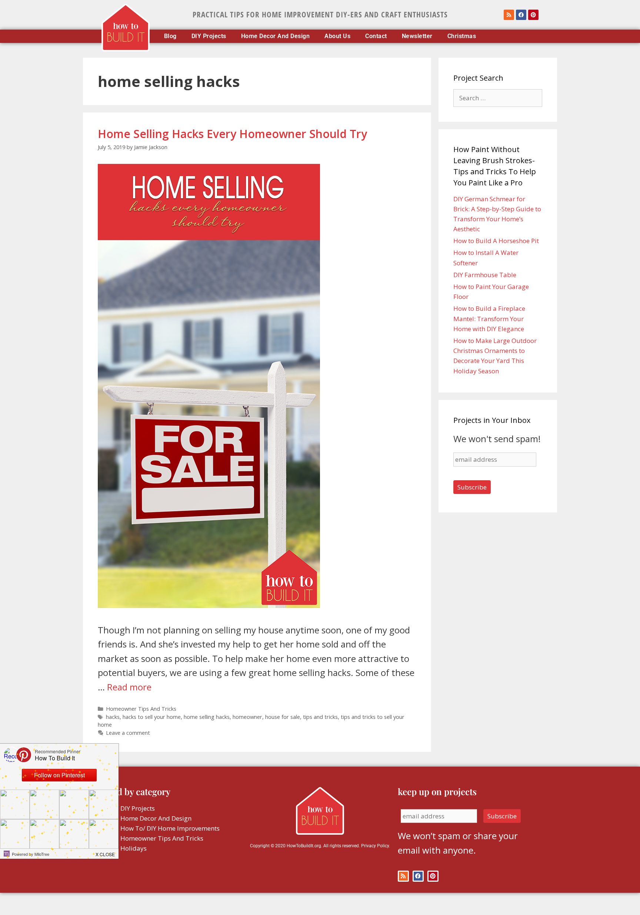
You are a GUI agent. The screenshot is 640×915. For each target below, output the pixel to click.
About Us (337, 36)
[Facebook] (521, 15)
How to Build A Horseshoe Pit (496, 240)
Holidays (133, 848)
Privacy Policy (375, 845)
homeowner (247, 716)
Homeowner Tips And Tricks (141, 708)
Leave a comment (128, 732)
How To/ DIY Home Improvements (170, 828)
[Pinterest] (533, 15)
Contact (376, 36)
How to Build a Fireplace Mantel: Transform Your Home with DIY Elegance (489, 318)
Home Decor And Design (275, 36)
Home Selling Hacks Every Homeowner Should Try (232, 133)
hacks (113, 716)
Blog (170, 36)
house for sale (282, 716)
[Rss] (509, 15)
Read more (129, 687)
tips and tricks (320, 716)
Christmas (461, 36)
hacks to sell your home (152, 716)
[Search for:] (497, 98)
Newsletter (417, 36)
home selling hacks (207, 716)
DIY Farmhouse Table (484, 274)
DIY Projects (208, 36)
